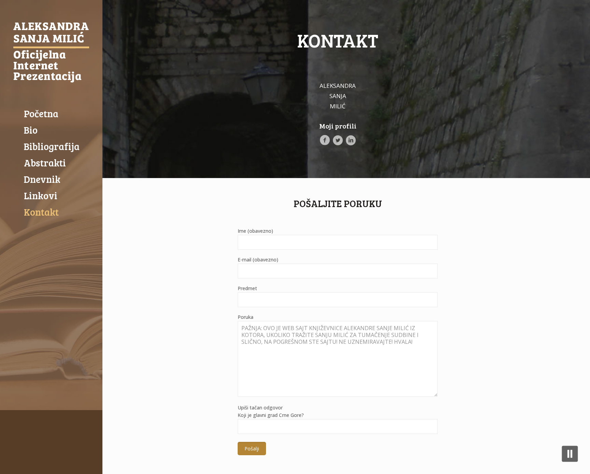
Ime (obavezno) (255, 231)
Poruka (245, 317)
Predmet (247, 288)
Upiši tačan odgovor (271, 411)
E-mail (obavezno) (258, 259)
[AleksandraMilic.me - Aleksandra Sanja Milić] (51, 52)
